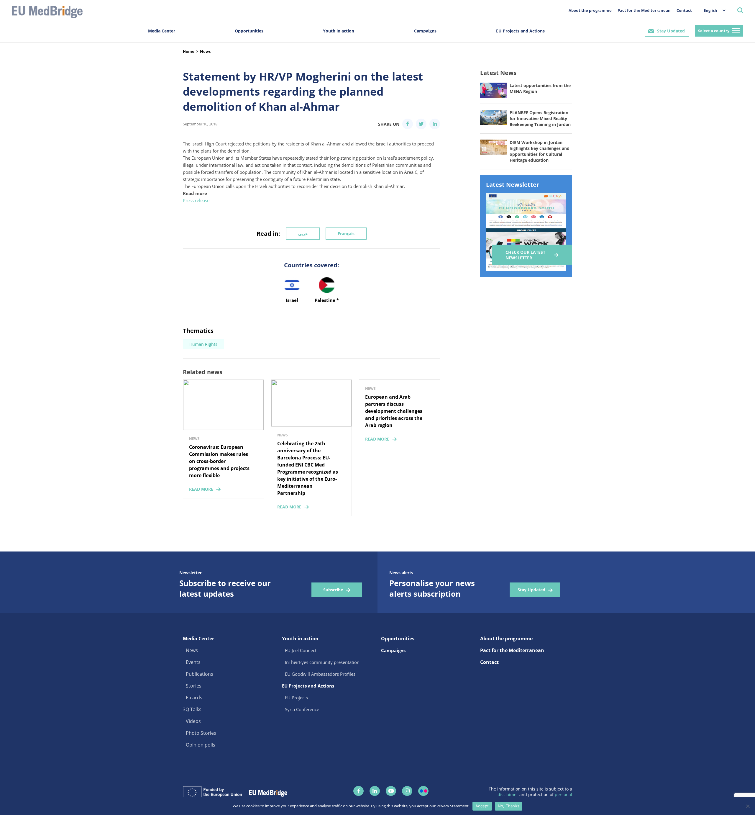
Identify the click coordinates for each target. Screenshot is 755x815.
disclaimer (508, 794)
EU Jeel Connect (300, 650)
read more (201, 489)
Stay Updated (671, 31)
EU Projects (296, 698)
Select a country (713, 30)
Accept (482, 805)
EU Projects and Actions (520, 31)
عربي (303, 233)
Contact (684, 10)
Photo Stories (201, 733)
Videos (193, 721)
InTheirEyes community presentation (322, 662)
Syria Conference (302, 709)
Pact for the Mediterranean (644, 10)
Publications (199, 674)
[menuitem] (712, 10)
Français (346, 233)
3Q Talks (192, 709)
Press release (196, 200)
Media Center (161, 31)
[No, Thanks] (748, 806)
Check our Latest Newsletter (525, 255)
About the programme (590, 10)
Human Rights (203, 344)
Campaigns (425, 31)
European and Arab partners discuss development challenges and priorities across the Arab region (393, 411)
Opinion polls (200, 745)
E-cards (194, 697)
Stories (193, 686)
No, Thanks (509, 805)
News (205, 51)
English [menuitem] (710, 10)
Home (188, 51)
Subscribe (333, 590)
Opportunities (249, 31)
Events (193, 662)
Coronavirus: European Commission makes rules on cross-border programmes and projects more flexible (219, 461)
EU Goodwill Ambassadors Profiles (320, 674)
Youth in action (338, 31)
